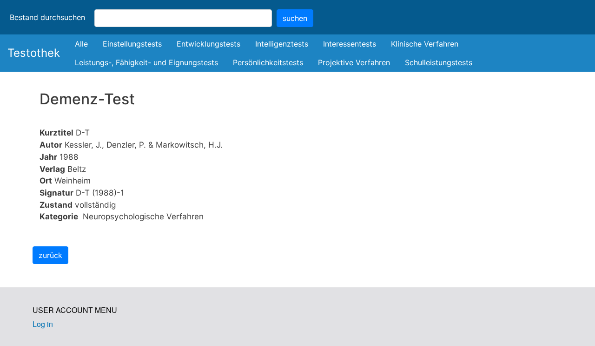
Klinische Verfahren (424, 43)
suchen (295, 18)
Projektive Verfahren (354, 62)
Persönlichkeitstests (268, 62)
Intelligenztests (281, 43)
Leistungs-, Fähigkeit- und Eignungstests (146, 62)
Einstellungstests (132, 43)
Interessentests (349, 43)
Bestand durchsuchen (47, 17)
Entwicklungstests (208, 43)
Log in (43, 324)
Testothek (33, 53)
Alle (81, 43)
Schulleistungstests (438, 62)
